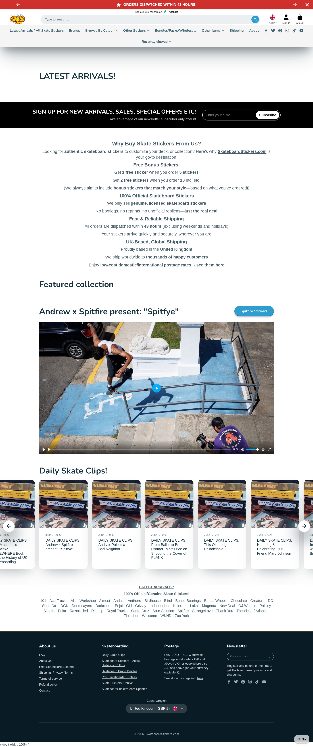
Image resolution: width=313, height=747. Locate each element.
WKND (165, 616)
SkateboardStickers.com (162, 734)
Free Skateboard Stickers (56, 667)
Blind (168, 601)
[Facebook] (266, 31)
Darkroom (103, 606)
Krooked (180, 606)
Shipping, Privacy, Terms (56, 672)
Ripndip (97, 611)
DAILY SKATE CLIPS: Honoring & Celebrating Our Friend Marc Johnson (275, 524)
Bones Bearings (188, 601)
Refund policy (48, 684)
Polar (62, 611)
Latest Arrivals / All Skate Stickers (37, 30)
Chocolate (239, 601)
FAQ (42, 655)
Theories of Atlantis (252, 611)
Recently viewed (155, 41)
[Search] (255, 19)
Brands (74, 30)
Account (286, 19)
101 (43, 601)
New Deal (227, 606)
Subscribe (267, 115)
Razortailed (79, 611)
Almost (104, 601)
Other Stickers (134, 30)
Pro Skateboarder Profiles (119, 677)
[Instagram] (287, 31)
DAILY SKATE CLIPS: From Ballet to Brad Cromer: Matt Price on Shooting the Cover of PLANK (169, 524)
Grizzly (140, 606)
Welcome (149, 616)
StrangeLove (202, 611)
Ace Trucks (58, 601)
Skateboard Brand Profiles (119, 671)
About (254, 30)
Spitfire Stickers (254, 311)
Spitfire (183, 611)
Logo (17, 19)
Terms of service (50, 678)
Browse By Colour (99, 30)
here (200, 678)
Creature (257, 601)
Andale (118, 601)
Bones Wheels (215, 601)
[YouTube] (301, 31)
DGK (64, 606)
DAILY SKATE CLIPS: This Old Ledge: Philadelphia (222, 524)
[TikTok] (294, 31)
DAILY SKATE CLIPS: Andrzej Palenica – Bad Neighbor (116, 524)
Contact (44, 690)
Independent (160, 606)
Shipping (237, 30)
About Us (45, 661)
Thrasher (131, 616)
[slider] (139, 449)
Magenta (209, 606)
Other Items (211, 30)
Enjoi (119, 606)
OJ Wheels (247, 606)
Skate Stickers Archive (117, 683)
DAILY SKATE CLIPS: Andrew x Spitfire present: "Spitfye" (63, 524)
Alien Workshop (83, 601)
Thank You (224, 611)
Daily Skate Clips (113, 655)
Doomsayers (82, 606)
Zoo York (182, 616)
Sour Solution (163, 611)
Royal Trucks (117, 611)
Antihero (134, 601)
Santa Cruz (140, 611)
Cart (300, 19)
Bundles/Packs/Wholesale (175, 30)
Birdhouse (153, 601)
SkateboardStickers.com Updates (124, 689)
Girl (129, 606)
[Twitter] (273, 31)
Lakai (194, 606)
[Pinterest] (280, 31)
